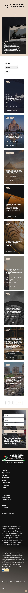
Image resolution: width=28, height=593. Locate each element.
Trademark (12, 353)
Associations (5, 477)
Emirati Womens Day (15, 277)
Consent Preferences (8, 513)
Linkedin (4, 505)
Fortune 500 (9, 389)
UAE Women (9, 279)
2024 (11, 316)
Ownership (16, 351)
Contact (4, 487)
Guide (7, 318)
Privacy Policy (6, 495)
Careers (4, 480)
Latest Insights (6, 482)
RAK (19, 389)
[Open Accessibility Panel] (26, 591)
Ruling (7, 353)
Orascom (15, 389)
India (14, 141)
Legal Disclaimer (6, 499)
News (7, 117)
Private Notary (6, 485)
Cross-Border (16, 387)
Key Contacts (6, 472)
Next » (20, 403)
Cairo (14, 177)
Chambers (16, 316)
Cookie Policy (6, 497)
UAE (15, 106)
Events (7, 82)
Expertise (4, 475)
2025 (11, 141)
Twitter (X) (5, 507)
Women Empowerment (12, 281)
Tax (10, 318)
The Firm (4, 470)
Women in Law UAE (11, 283)
